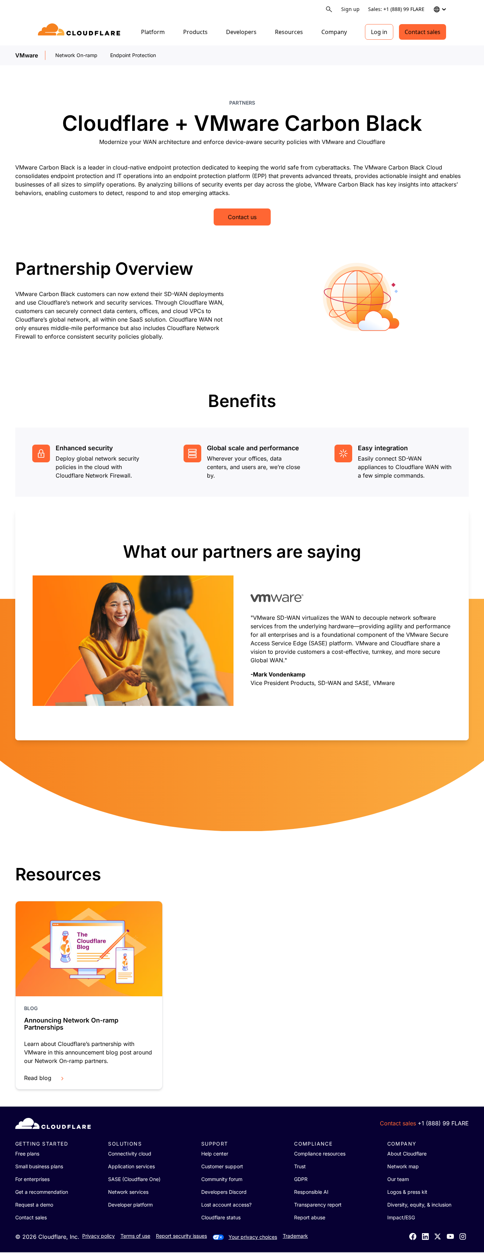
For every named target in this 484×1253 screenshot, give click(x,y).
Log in (379, 32)
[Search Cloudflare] (329, 9)
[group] (242, 624)
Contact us (242, 217)
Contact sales (422, 32)
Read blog (37, 1077)
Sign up (350, 9)
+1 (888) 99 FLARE (443, 1123)
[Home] (80, 31)
